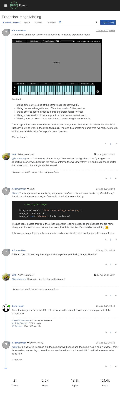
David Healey (18, 306)
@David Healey (36, 342)
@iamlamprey (19, 158)
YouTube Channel (19, 323)
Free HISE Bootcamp (21, 320)
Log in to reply (108, 22)
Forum (23, 5)
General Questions (12, 22)
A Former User (19, 30)
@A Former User (27, 154)
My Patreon (17, 326)
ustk (14, 154)
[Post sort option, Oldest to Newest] (96, 22)
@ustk (32, 189)
